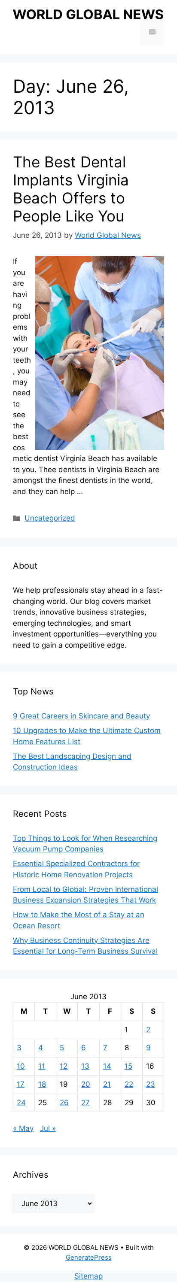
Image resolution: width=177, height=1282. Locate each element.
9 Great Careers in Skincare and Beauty (81, 716)
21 (107, 1084)
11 (41, 1066)
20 (85, 1084)
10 (21, 1066)
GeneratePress (89, 1257)
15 (128, 1066)
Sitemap (88, 1276)
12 (63, 1066)
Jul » (48, 1128)
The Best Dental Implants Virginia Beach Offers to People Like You (71, 189)
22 (129, 1084)
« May (23, 1128)
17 (20, 1084)
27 (85, 1102)
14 (107, 1066)
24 (21, 1102)
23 (150, 1084)
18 (42, 1084)
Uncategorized (49, 518)
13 (85, 1066)
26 (64, 1102)
